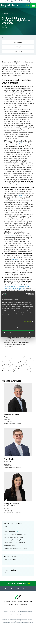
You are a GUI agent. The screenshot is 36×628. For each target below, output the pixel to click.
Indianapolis (7, 419)
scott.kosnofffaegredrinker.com (12, 423)
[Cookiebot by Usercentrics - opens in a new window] (26, 294)
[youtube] (30, 588)
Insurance (6, 562)
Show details (27, 321)
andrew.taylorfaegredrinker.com (12, 467)
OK (18, 327)
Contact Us (6, 611)
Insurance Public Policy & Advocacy (13, 537)
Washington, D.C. (8, 508)
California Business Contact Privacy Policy (17, 614)
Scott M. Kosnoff (18, 42)
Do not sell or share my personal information (18, 333)
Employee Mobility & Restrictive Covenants (15, 548)
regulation (15, 259)
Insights (26, 601)
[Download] (3, 26)
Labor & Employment (9, 531)
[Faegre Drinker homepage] (9, 5)
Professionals (6, 601)
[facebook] (11, 588)
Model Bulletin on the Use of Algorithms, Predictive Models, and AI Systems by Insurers (17, 287)
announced (11, 236)
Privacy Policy (12, 611)
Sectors (20, 601)
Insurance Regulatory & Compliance (13, 540)
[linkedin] (5, 588)
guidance (21, 143)
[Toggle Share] (6, 26)
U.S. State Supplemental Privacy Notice (25, 611)
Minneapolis (7, 464)
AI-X (5, 573)
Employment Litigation (10, 545)
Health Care (7, 526)
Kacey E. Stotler (18, 51)
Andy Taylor (18, 47)
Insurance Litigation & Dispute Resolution (15, 534)
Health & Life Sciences (10, 559)
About (31, 601)
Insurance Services (9, 529)
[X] (24, 588)
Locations (10, 605)
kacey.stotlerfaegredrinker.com (12, 512)
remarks (21, 195)
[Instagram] (18, 588)
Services (14, 601)
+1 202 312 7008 (8, 510)
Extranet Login (24, 605)
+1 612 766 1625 (8, 466)
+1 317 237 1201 (8, 421)
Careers (16, 605)
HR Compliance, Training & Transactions (14, 543)
